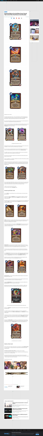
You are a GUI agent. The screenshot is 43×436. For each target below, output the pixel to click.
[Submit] (16, 18)
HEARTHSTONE (15, 384)
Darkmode (37, 0)
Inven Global (2, 0)
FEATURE (16, 0)
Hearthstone (17, 384)
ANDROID (8, 384)
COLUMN (13, 0)
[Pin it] (18, 18)
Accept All (37, 434)
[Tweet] (11, 18)
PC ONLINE (13, 384)
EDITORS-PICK (7, 384)
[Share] (13, 18)
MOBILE (11, 384)
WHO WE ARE (5, 0)
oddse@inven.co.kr (10, 386)
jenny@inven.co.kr (22, 386)
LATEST (8, 0)
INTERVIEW (11, 0)
